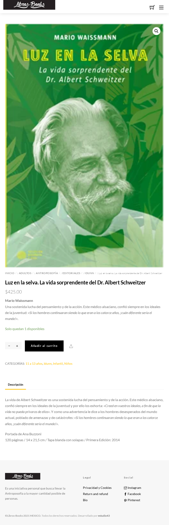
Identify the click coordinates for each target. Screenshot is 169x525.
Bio (85, 500)
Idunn (89, 273)
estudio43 (104, 515)
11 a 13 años (34, 363)
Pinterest (133, 500)
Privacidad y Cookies (97, 488)
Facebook (134, 494)
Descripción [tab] (15, 384)
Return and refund (95, 494)
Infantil (58, 363)
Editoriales (71, 273)
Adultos (25, 273)
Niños (68, 363)
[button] (156, 31)
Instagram (134, 488)
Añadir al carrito (44, 346)
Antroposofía (47, 273)
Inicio (9, 273)
